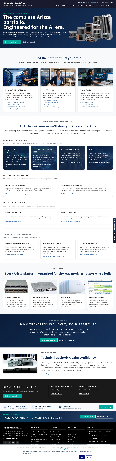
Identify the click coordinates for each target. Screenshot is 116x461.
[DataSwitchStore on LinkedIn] (17, 442)
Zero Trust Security (37, 437)
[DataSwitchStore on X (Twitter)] (9, 442)
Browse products (11, 42)
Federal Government (74, 442)
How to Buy (87, 5)
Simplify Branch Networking (51, 107)
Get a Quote (95, 5)
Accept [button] (81, 457)
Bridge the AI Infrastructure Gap (15, 102)
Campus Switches (55, 434)
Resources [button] (72, 5)
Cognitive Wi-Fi (54, 437)
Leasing (70, 439)
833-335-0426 (94, 2)
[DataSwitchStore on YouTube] (13, 442)
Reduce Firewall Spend (50, 105)
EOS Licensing (54, 442)
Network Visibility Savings (51, 102)
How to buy (45, 374)
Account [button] (108, 5)
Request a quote (49, 340)
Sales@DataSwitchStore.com (98, 441)
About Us (80, 5)
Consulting (71, 437)
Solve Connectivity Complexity (15, 109)
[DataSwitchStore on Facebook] (5, 442)
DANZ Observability (56, 439)
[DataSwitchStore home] (17, 4)
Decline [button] (89, 457)
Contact (103, 5)
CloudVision (53, 444)
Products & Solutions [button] (61, 5)
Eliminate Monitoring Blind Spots (16, 107)
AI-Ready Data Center (13, 104)
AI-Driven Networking (38, 432)
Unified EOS (35, 442)
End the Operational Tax (50, 100)
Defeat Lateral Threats (87, 102)
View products (84, 393)
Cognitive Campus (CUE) (39, 434)
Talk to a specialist (29, 42)
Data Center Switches (56, 432)
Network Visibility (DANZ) (39, 439)
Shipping (71, 444)
